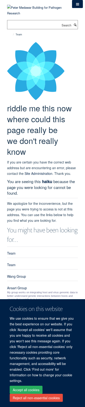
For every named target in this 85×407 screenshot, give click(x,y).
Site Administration (38, 173)
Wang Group (16, 276)
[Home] (11, 34)
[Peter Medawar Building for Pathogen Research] (36, 7)
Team (11, 253)
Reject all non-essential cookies (36, 397)
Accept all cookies (26, 389)
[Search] (75, 24)
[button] (77, 4)
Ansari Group (17, 287)
